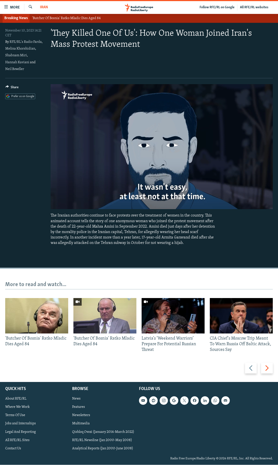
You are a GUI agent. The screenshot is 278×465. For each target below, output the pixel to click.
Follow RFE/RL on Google (217, 7)
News (76, 399)
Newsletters (81, 415)
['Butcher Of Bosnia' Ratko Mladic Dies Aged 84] (36, 315)
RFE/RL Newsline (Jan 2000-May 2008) (102, 440)
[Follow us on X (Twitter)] (184, 401)
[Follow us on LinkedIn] (205, 401)
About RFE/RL (15, 399)
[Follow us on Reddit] (153, 401)
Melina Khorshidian (20, 48)
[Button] (11, 88)
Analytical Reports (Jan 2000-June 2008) (102, 448)
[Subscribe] (225, 401)
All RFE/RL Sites (17, 440)
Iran (44, 7)
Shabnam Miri (16, 55)
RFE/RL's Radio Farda (26, 42)
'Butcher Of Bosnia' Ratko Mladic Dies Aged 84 (66, 18)
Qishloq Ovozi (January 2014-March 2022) (103, 432)
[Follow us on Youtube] (143, 401)
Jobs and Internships (20, 423)
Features (78, 407)
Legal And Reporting (20, 432)
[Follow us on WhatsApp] (215, 401)
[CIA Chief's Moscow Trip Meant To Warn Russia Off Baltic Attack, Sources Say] (241, 315)
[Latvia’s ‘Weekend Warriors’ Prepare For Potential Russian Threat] (173, 315)
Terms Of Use (15, 415)
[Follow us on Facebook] (194, 401)
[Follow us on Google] (174, 401)
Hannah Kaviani (17, 62)
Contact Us (13, 448)
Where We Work (17, 407)
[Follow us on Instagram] (164, 401)
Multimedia (81, 423)
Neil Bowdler (14, 69)
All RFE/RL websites (254, 7)
